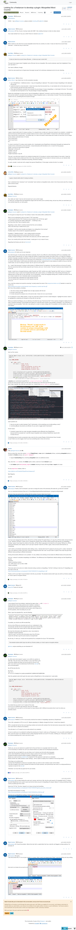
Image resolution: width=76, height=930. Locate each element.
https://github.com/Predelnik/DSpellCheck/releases (20, 471)
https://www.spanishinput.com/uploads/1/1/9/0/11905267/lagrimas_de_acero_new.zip (29, 787)
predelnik (23, 757)
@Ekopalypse (18, 16)
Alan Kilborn (11, 53)
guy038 (10, 448)
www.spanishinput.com (47, 259)
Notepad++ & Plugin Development (11, 12)
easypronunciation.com (53, 283)
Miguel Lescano (11, 29)
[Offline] (5, 17)
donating (34, 21)
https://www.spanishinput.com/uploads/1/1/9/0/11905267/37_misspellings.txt (27, 571)
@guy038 (19, 585)
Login (12, 913)
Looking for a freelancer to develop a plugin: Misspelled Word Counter (37, 55)
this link (27, 242)
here (36, 663)
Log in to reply (57, 12)
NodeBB (37, 923)
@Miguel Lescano (19, 53)
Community (13, 2)
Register (7, 913)
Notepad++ (43, 921)
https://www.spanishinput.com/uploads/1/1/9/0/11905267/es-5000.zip (25, 792)
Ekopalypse (10, 16)
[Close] (71, 902)
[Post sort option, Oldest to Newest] (51, 12)
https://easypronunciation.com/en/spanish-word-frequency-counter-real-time (27, 286)
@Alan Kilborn (20, 78)
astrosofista (11, 172)
